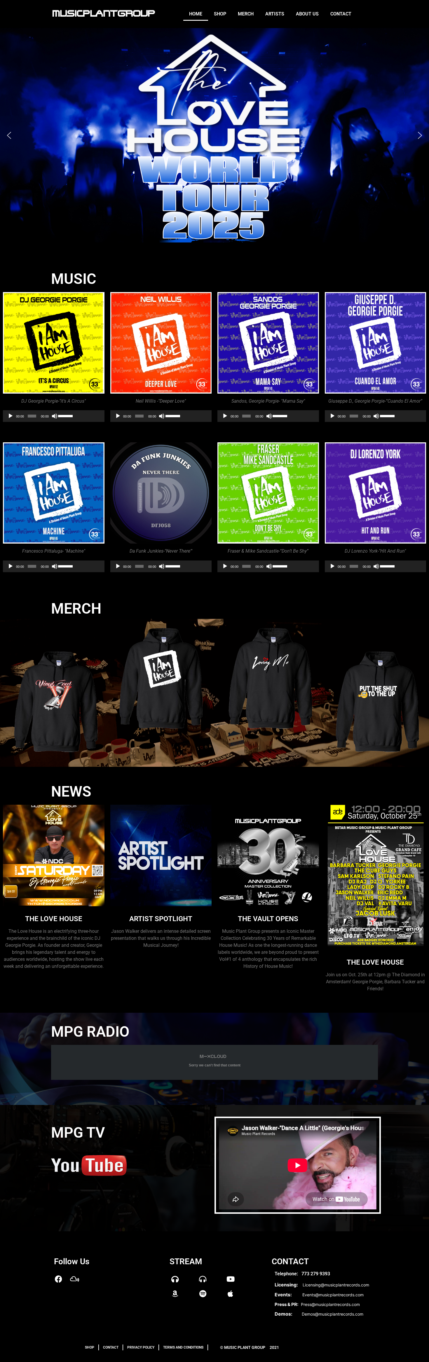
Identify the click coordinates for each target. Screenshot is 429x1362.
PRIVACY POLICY (140, 1347)
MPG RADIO (90, 1031)
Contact (340, 14)
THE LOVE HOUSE (375, 962)
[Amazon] (175, 1293)
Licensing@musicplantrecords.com (336, 1284)
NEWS (71, 791)
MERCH (76, 608)
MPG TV (78, 1132)
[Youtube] (230, 1279)
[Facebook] (58, 1279)
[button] (9, 135)
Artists (274, 14)
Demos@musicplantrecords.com (332, 1314)
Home (195, 14)
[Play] (10, 416)
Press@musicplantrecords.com (330, 1304)
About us (307, 14)
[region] (214, 135)
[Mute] (54, 416)
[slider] (65, 415)
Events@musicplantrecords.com (333, 1294)
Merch (246, 14)
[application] (53, 416)
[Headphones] (175, 1279)
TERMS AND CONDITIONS (183, 1347)
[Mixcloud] (74, 1279)
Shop (220, 14)
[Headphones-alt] (203, 1279)
